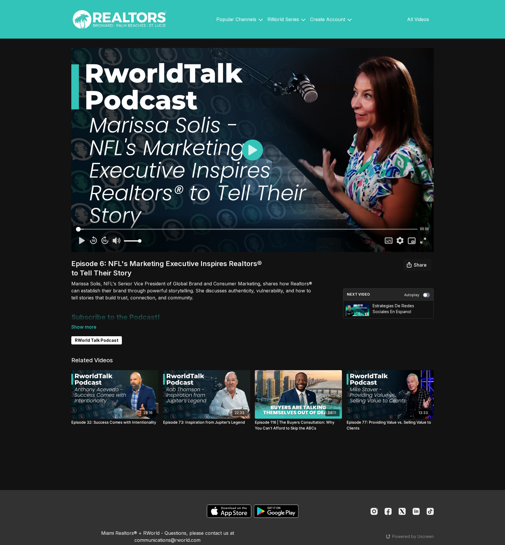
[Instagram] (374, 511)
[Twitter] (402, 511)
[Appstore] (229, 511)
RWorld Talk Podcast (96, 340)
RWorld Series (283, 19)
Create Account (328, 19)
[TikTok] (430, 511)
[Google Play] (276, 511)
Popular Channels (237, 19)
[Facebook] (388, 511)
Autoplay (411, 295)
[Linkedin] (416, 511)
